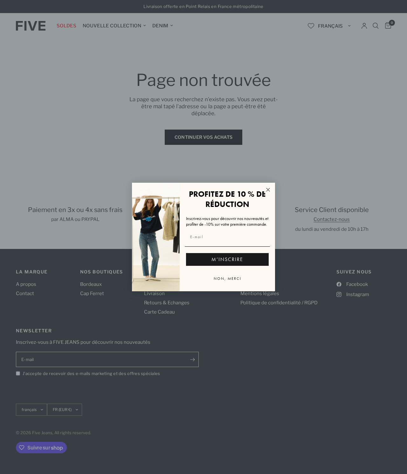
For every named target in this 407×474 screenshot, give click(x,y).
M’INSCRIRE (227, 259)
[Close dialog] (268, 190)
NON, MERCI (227, 278)
